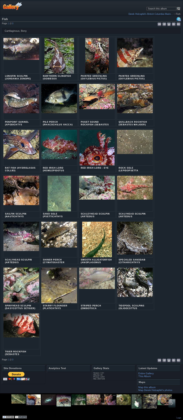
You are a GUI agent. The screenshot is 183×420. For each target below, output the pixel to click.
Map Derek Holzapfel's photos (155, 390)
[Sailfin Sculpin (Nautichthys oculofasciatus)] (21, 193)
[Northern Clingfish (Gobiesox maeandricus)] (59, 58)
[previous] (164, 23)
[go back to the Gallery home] (12, 6)
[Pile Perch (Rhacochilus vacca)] (59, 101)
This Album (144, 376)
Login (179, 418)
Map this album (178, 19)
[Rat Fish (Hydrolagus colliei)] (21, 147)
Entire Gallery (146, 373)
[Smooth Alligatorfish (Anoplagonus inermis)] (97, 242)
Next (171, 403)
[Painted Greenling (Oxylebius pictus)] (97, 58)
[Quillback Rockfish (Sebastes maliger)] (135, 101)
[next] (174, 23)
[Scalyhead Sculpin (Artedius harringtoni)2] (21, 239)
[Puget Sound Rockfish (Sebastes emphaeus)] (97, 101)
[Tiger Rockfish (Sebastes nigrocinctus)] (21, 331)
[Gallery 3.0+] (9, 417)
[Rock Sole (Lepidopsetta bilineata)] (135, 147)
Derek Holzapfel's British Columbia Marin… (150, 14)
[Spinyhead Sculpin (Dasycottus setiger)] (21, 285)
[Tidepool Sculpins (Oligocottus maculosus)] (135, 285)
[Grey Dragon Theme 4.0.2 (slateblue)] (21, 417)
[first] (159, 23)
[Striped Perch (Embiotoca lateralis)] (97, 285)
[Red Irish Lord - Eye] (97, 150)
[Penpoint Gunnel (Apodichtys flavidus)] (21, 101)
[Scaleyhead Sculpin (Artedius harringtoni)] (97, 193)
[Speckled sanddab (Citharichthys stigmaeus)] (135, 239)
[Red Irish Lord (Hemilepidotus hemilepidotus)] (59, 147)
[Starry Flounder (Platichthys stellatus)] (59, 287)
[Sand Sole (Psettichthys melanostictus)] (59, 196)
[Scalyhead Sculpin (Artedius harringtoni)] (135, 193)
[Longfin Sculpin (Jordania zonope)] (21, 56)
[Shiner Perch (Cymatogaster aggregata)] (59, 239)
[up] (169, 23)
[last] (179, 23)
